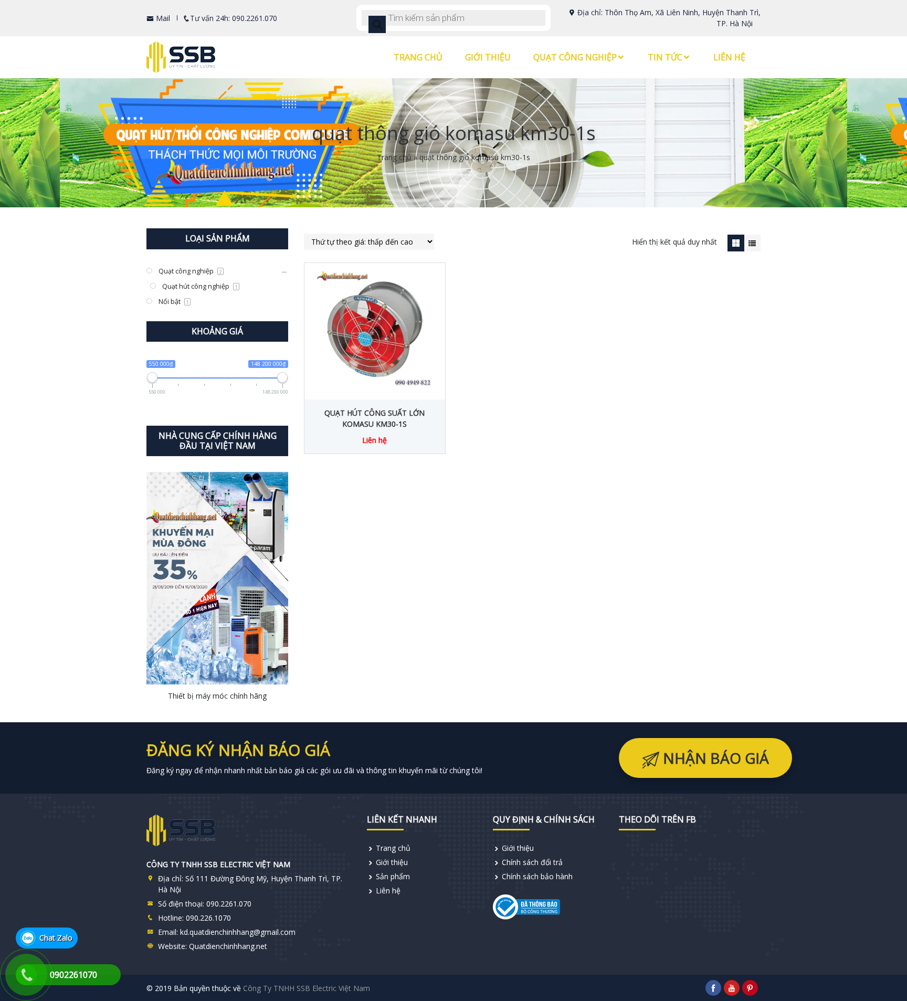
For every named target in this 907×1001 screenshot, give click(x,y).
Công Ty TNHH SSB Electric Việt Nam (306, 988)
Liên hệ (729, 57)
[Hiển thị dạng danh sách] (752, 243)
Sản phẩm (393, 876)
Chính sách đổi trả (532, 862)
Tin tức (665, 57)
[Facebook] (713, 988)
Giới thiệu (488, 57)
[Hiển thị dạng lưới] (735, 243)
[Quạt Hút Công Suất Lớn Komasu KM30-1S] (374, 328)
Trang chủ (418, 57)
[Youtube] (732, 988)
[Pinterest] (750, 988)
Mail (162, 18)
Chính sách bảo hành (537, 876)
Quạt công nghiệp (575, 57)
